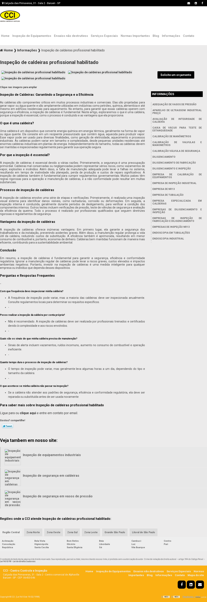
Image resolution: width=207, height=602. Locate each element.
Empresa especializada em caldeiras (177, 202)
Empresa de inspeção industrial (174, 183)
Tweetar (7, 426)
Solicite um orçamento (176, 75)
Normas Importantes (135, 36)
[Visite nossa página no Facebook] (202, 3)
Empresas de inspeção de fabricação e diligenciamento (177, 219)
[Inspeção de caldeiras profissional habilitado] (33, 71)
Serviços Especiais (104, 36)
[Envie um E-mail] (188, 3)
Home (5, 36)
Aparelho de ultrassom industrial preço (177, 112)
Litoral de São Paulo (143, 532)
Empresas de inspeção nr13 (171, 226)
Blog (156, 36)
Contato (188, 36)
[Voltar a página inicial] (10, 16)
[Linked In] (196, 3)
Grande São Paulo (115, 532)
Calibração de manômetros (171, 136)
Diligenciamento (163, 156)
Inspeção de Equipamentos (31, 36)
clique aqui (28, 413)
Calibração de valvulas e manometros (177, 144)
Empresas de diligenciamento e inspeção (177, 211)
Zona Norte (33, 532)
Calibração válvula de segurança (176, 151)
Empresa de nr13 (163, 189)
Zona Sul (72, 532)
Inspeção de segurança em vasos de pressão (58, 496)
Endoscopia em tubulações (171, 232)
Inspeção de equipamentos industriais (52, 455)
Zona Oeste (53, 532)
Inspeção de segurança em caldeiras (51, 476)
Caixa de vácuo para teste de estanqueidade (177, 129)
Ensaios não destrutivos (71, 36)
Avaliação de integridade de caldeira (177, 120)
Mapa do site (196, 575)
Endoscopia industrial (168, 238)
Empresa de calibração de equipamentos (177, 176)
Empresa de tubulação (168, 195)
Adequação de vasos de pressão (174, 104)
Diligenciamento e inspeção (171, 168)
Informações (171, 36)
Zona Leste (91, 532)
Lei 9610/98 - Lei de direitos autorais (17, 561)
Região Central (11, 532)
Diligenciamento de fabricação (174, 162)
